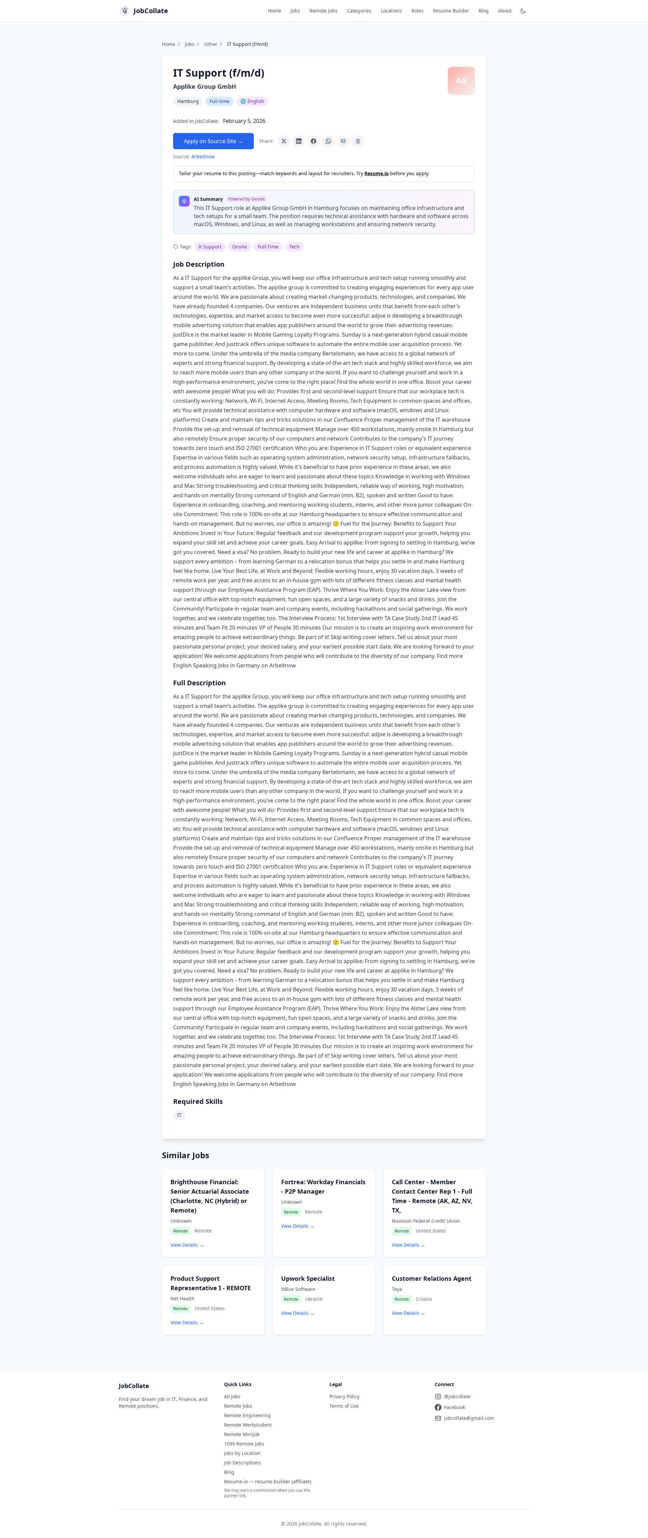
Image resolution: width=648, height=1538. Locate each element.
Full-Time (268, 246)
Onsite (239, 246)
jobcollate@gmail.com (469, 1418)
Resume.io (376, 173)
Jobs (295, 10)
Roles (417, 10)
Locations (391, 10)
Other (210, 44)
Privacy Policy (344, 1396)
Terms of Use (344, 1406)
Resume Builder (451, 10)
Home (274, 10)
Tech (294, 246)
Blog (484, 10)
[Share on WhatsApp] (328, 141)
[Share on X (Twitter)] (284, 141)
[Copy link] (358, 141)
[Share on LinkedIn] (299, 141)
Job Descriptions (242, 1462)
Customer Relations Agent (431, 1278)
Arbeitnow (203, 156)
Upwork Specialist (308, 1278)
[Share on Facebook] (313, 141)
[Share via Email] (343, 141)
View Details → (187, 1245)
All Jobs (232, 1396)
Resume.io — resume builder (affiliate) (267, 1481)
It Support (209, 246)
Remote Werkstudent (248, 1425)
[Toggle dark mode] (523, 11)
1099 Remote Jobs (244, 1443)
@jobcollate (457, 1396)
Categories (359, 10)
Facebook (454, 1407)
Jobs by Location (242, 1453)
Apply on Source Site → (213, 141)
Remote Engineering (247, 1415)
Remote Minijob (242, 1434)
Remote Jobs (323, 10)
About (505, 10)
